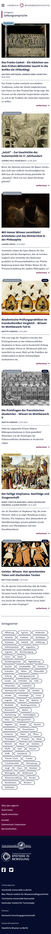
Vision (19, 768)
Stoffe (7, 753)
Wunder (32, 778)
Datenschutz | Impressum (14, 824)
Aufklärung (40, 642)
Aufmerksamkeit (12, 647)
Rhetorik (8, 744)
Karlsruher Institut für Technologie (18, 903)
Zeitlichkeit (9, 787)
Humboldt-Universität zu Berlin (17, 890)
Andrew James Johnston (34, 74)
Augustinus (30, 647)
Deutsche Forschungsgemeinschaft (18, 915)
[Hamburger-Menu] (3, 6)
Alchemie (9, 637)
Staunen (32, 749)
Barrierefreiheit (9, 829)
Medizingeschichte (29, 705)
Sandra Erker (8, 244)
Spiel (20, 749)
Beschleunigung (26, 652)
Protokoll (25, 739)
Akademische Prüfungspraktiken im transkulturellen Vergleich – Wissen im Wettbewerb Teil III (24, 323)
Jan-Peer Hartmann (11, 74)
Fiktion (24, 671)
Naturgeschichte (24, 720)
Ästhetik (24, 642)
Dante (20, 657)
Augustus (8, 652)
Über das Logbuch (10, 805)
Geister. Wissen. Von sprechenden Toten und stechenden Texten (23, 573)
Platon (23, 734)
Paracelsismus (28, 729)
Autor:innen (7, 810)
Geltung (8, 676)
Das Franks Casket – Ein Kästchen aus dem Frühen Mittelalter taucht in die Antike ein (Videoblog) (25, 66)
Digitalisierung (34, 662)
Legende (8, 700)
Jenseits (8, 695)
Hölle (36, 681)
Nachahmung (10, 715)
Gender (8, 681)
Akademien (40, 632)
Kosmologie (24, 695)
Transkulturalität (12, 763)
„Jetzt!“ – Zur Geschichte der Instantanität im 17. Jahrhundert (22, 154)
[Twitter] (11, 870)
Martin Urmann (9, 331)
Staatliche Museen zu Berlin (15, 928)
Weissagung (10, 773)
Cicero (7, 657)
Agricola (24, 632)
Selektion (35, 744)
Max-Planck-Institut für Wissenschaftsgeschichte (25, 894)
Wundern (28, 782)
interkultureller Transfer (15, 690)
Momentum (10, 710)
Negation (8, 724)
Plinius (36, 734)
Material (34, 700)
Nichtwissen (10, 729)
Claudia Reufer (19, 505)
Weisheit (33, 768)
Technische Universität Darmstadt (18, 898)
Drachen (8, 666)
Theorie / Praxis (11, 758)
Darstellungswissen (13, 662)
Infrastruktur (10, 686)
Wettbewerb (27, 773)
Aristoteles (9, 642)
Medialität (9, 705)
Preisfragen (9, 739)
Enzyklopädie (24, 666)
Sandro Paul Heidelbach (14, 161)
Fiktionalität (39, 671)
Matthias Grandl (10, 580)
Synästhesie (22, 753)
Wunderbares (10, 782)
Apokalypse (40, 637)
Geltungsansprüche (27, 676)
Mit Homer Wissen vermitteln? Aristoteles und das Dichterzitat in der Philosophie (23, 236)
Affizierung (9, 632)
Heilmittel (22, 681)
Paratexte (9, 734)
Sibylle (7, 749)
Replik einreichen (10, 814)
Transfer (29, 758)
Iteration (36, 690)
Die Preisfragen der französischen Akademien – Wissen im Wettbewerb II (25, 414)
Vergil (7, 768)
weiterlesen (41, 105)
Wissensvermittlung (13, 778)
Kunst (38, 695)
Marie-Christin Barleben (14, 502)
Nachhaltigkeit (29, 715)
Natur (7, 720)
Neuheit (37, 724)
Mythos (25, 710)
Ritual (21, 744)
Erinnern (41, 666)
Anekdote (24, 637)
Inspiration (27, 686)
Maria (21, 700)
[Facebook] (4, 870)
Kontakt (5, 820)
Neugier (23, 724)
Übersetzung (31, 763)
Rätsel (39, 739)
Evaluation (9, 671)
